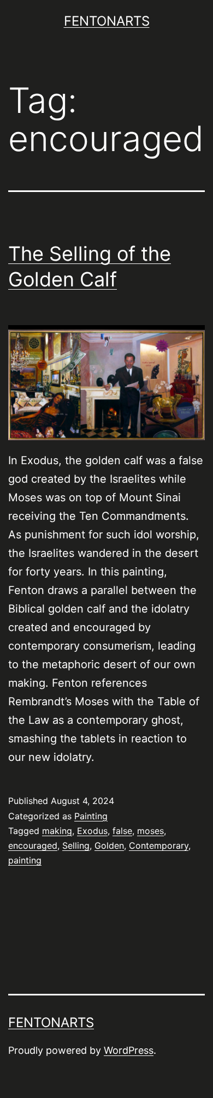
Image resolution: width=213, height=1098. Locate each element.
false (122, 830)
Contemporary (158, 845)
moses (150, 830)
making (57, 830)
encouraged (32, 845)
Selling (76, 845)
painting (25, 860)
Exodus (92, 830)
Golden (109, 845)
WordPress (128, 1050)
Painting (91, 816)
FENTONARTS (107, 21)
